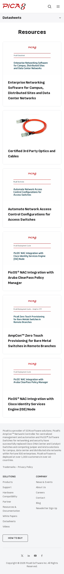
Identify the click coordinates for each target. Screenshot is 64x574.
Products (8, 482)
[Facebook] (41, 555)
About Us (41, 487)
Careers (40, 492)
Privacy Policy (25, 467)
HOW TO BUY (15, 538)
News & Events (44, 482)
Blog (38, 503)
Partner (7, 501)
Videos (6, 526)
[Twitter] (22, 555)
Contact (40, 497)
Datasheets (9, 521)
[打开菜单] (58, 6)
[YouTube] (35, 555)
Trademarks (9, 467)
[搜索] (49, 6)
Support (7, 487)
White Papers (10, 516)
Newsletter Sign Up (46, 508)
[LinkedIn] (28, 555)
